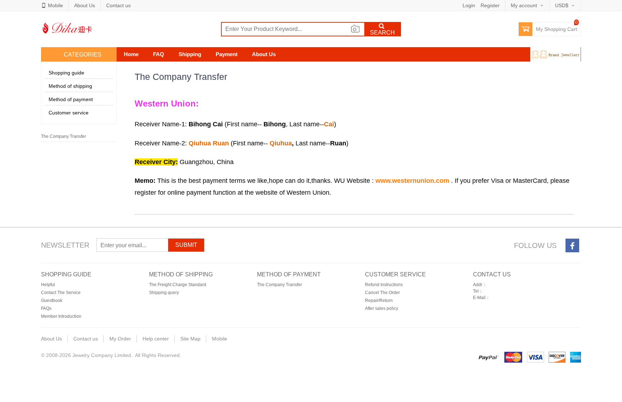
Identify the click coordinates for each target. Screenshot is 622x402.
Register (490, 5)
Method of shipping (70, 86)
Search (382, 33)
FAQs (46, 308)
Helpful (48, 284)
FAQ (158, 54)
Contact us (118, 5)
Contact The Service (61, 292)
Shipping (190, 54)
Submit (186, 245)
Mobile (55, 5)
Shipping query (164, 292)
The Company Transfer (63, 136)
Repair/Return (379, 300)
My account (524, 5)
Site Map (190, 339)
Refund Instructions (384, 284)
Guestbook (51, 300)
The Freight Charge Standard (177, 284)
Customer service (69, 113)
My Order (120, 339)
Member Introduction (61, 316)
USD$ (561, 5)
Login (469, 5)
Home (131, 54)
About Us (84, 5)
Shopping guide (66, 73)
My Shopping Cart (556, 29)
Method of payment (71, 99)
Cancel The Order (382, 292)
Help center (156, 339)
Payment (227, 54)
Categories (83, 54)
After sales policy (381, 308)
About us (264, 54)
